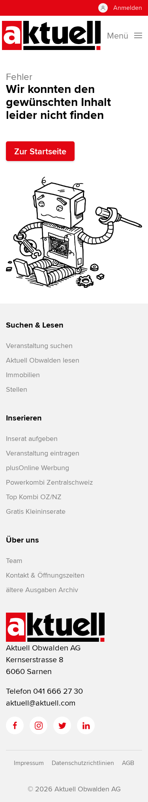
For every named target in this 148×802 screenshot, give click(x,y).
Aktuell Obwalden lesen (42, 360)
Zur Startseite (40, 151)
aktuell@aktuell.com (40, 702)
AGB (128, 762)
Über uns (22, 540)
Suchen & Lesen (35, 325)
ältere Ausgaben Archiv (42, 590)
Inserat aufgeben (32, 438)
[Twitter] (62, 725)
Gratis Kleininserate (36, 511)
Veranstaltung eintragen (42, 453)
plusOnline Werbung (37, 467)
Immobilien (23, 375)
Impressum (29, 762)
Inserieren (24, 418)
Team (14, 560)
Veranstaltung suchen (39, 345)
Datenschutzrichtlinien (83, 762)
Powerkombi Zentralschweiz (49, 482)
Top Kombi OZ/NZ (34, 497)
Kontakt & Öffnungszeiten (45, 575)
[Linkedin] (86, 725)
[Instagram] (38, 725)
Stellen (16, 389)
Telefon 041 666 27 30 (44, 690)
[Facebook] (15, 725)
